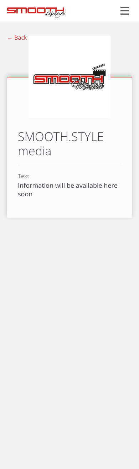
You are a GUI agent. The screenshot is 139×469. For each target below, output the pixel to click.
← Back (17, 37)
